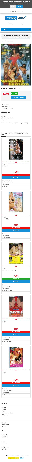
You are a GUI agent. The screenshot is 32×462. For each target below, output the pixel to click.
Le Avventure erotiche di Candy (9, 270)
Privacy (12, 6)
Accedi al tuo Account (12, 11)
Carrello (18, 11)
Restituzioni (4, 449)
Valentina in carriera (8, 41)
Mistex (3, 323)
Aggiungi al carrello (19, 97)
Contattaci (4, 407)
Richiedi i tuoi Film (5, 424)
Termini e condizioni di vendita (7, 413)
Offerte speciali (5, 436)
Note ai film (4, 426)
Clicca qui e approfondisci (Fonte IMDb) (18, 123)
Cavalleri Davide (24, 455)
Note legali (4, 423)
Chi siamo (4, 409)
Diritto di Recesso (5, 415)
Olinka (3, 374)
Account (3, 446)
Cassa (21, 11)
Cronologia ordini (5, 448)
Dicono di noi (4, 434)
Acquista (17, 177)
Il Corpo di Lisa (5, 219)
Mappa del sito (5, 438)
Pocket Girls (4, 166)
